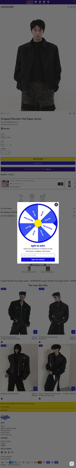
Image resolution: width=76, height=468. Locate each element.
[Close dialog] (56, 204)
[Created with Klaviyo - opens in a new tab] (38, 265)
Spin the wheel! (38, 260)
